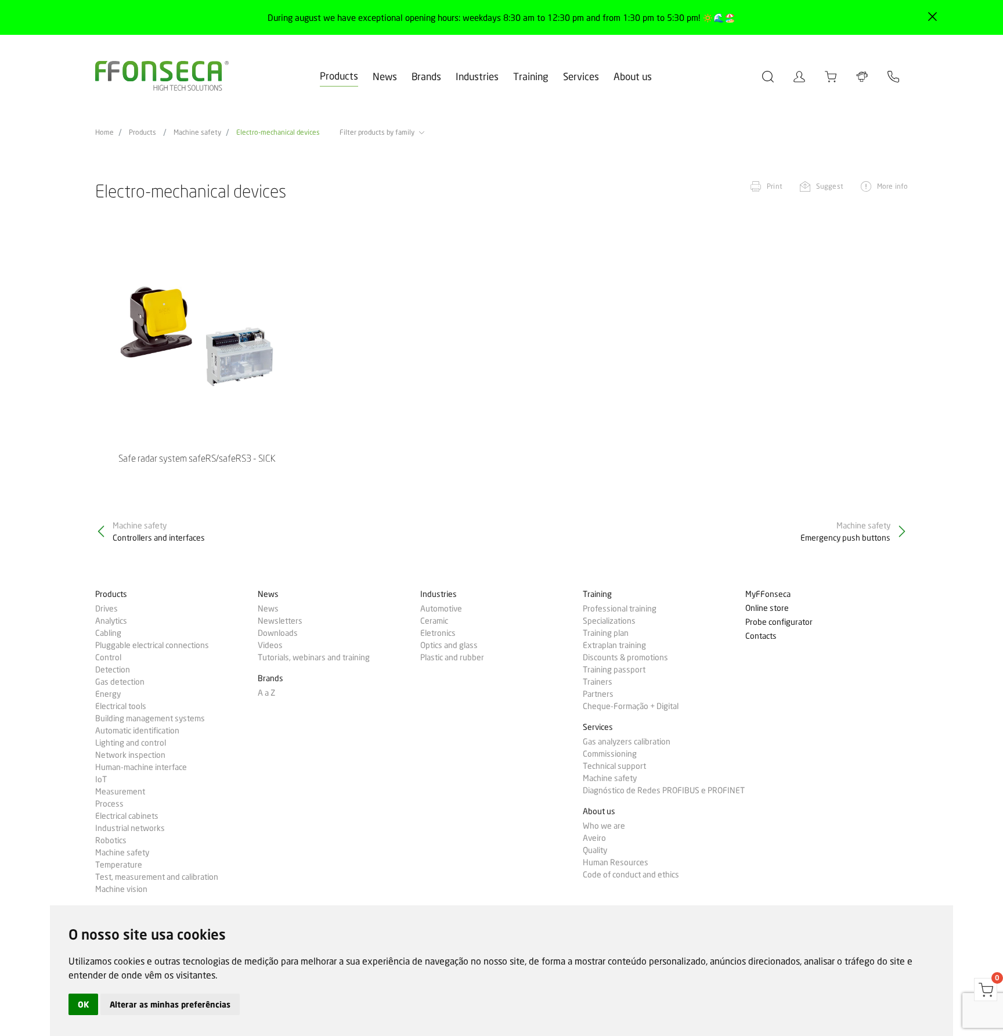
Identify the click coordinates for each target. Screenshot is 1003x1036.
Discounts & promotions (625, 657)
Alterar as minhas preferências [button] (170, 1004)
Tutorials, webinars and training (314, 657)
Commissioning (610, 753)
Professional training (619, 608)
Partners (598, 694)
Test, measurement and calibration (156, 877)
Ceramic (434, 620)
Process (109, 803)
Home (104, 132)
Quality (595, 850)
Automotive (441, 608)
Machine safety (197, 132)
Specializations (609, 620)
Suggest (829, 186)
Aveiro (594, 838)
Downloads (278, 633)
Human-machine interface (141, 767)
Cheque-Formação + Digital (631, 706)
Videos (270, 645)
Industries (477, 76)
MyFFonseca (768, 594)
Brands (426, 76)
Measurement (120, 791)
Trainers (597, 681)
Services (581, 76)
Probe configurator (779, 622)
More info (892, 186)
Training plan (606, 633)
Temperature (118, 864)
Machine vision (121, 889)
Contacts (761, 636)
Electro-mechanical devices (278, 132)
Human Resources (615, 862)
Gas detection (120, 681)
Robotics (111, 840)
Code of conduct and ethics (631, 874)
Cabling (108, 633)
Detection (112, 669)
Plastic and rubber (452, 657)
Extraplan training (614, 645)
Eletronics (438, 633)
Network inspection (130, 755)
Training (531, 76)
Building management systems (150, 718)
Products (339, 76)
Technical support (614, 766)
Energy (108, 694)
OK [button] (83, 1004)
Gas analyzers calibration (626, 741)
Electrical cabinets (126, 816)
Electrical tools (120, 706)
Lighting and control (130, 742)
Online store (767, 608)
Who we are (604, 825)
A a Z (266, 692)
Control (108, 657)
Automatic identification (137, 730)
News (385, 76)
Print (774, 186)
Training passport (614, 669)
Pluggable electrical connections (152, 645)
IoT (101, 779)
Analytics (111, 620)
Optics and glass (449, 645)
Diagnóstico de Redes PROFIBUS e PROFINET (664, 790)
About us (633, 76)
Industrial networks (130, 828)
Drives (106, 608)
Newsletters (280, 620)
